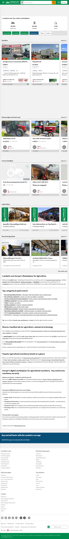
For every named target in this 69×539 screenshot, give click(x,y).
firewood (15, 333)
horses (26, 336)
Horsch (30, 362)
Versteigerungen (5, 462)
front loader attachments (26, 315)
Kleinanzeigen (4, 458)
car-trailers (17, 303)
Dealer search (34, 33)
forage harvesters (46, 311)
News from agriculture (8, 236)
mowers (22, 297)
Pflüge (37, 460)
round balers (40, 297)
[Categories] (21, 518)
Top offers (5, 40)
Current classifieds (7, 161)
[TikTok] (13, 518)
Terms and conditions (7, 527)
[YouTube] (2, 518)
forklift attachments (52, 315)
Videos (42, 33)
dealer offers (7, 33)
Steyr (5, 360)
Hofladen (3, 489)
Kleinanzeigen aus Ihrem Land (11, 117)
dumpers (11, 303)
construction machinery (37, 331)
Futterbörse (4, 485)
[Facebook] (9, 518)
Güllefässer (39, 462)
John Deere (25, 295)
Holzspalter (39, 464)
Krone (7, 362)
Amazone (23, 362)
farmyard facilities (42, 342)
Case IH (24, 360)
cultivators (26, 301)
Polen (2, 511)
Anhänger (38, 468)
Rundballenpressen (41, 458)
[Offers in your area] (22, 2)
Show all (63, 40)
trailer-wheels (24, 307)
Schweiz (3, 505)
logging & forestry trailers (44, 299)
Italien (2, 507)
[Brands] (24, 518)
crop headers (38, 311)
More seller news (62, 271)
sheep (30, 336)
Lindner (19, 360)
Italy (60, 379)
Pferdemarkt (4, 483)
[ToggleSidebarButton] (3, 2)
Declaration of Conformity (28, 527)
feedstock (8, 333)
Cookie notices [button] (19, 523)
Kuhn (3, 362)
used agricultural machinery (53, 280)
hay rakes (27, 297)
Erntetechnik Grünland (7, 477)
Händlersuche (4, 460)
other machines (8, 344)
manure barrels (32, 309)
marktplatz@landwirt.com (7, 537)
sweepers (31, 313)
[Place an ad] (58, 2)
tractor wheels (17, 307)
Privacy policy (29, 523)
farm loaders (25, 313)
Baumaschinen (40, 466)
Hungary (4, 381)
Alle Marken (4, 466)
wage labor (5, 338)
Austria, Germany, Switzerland (51, 379)
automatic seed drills (27, 305)
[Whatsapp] (16, 518)
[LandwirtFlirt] (29, 518)
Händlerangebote (5, 455)
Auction (48, 33)
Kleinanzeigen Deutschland (8, 502)
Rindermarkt (4, 481)
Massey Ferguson (46, 360)
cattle (22, 336)
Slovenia (9, 381)
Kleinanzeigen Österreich (7, 498)
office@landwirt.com (19, 425)
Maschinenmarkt (5, 453)
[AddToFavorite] (27, 46)
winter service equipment (40, 313)
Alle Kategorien (5, 464)
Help (4, 530)
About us (3, 523)
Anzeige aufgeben (5, 468)
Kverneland (18, 362)
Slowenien (3, 509)
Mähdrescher (39, 455)
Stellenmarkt (4, 487)
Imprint (17, 527)
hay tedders (34, 297)
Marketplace (24, 33)
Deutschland (4, 500)
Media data (10, 523)
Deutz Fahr (61, 360)
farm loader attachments (39, 315)
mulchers (18, 305)
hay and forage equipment (55, 331)
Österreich (3, 496)
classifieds (16, 33)
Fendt (30, 295)
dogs (34, 336)
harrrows (20, 301)
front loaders (16, 315)
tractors (46, 331)
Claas (40, 295)
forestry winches (33, 299)
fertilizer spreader (23, 309)
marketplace (5, 284)
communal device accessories (58, 342)
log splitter (54, 299)
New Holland (35, 295)
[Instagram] (6, 518)
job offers (54, 336)
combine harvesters (29, 311)
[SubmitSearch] (54, 2)
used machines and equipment (31, 358)
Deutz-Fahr (38, 489)
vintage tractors (47, 295)
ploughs (31, 301)
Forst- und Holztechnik (7, 479)
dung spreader (40, 309)
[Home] (12, 2)
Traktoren (38, 453)
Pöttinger (11, 362)
